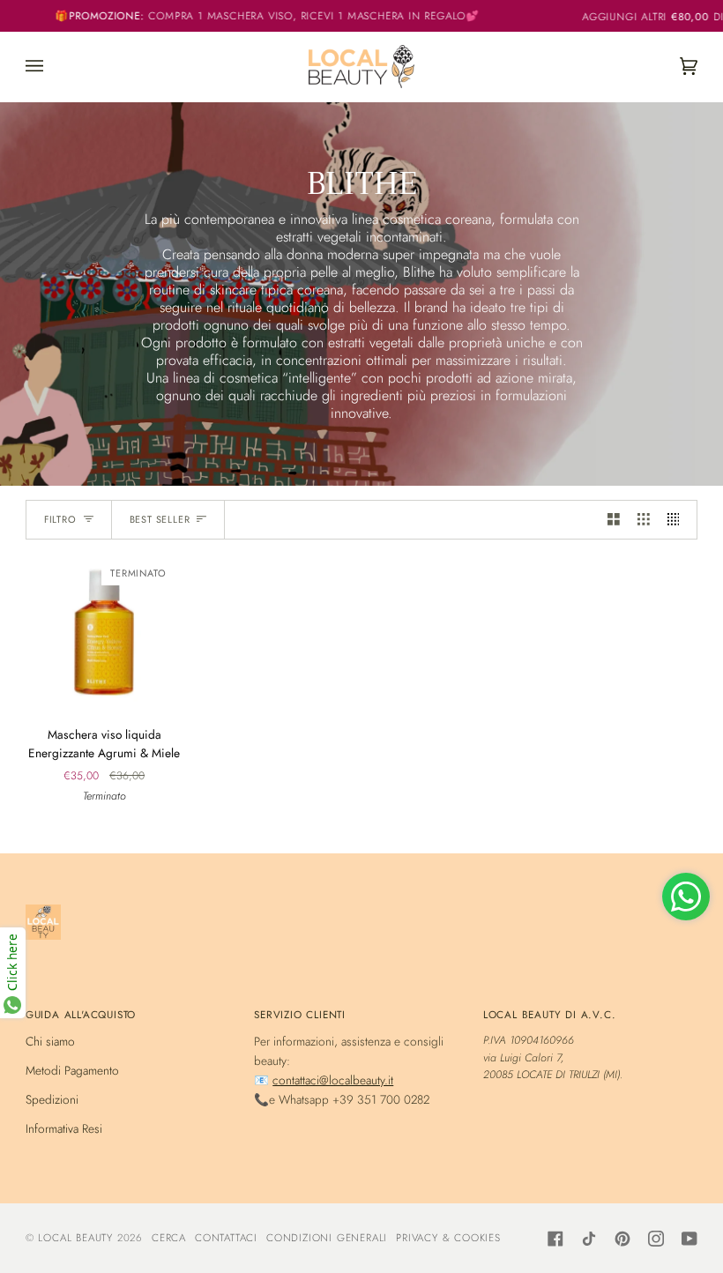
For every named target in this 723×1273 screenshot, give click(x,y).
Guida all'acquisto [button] (81, 1014)
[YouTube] (689, 1239)
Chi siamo (50, 1041)
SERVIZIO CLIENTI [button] (300, 1014)
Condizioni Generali (326, 1237)
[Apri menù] (52, 66)
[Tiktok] (589, 1239)
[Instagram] (656, 1239)
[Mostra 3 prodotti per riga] (644, 520)
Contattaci (226, 1237)
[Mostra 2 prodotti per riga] (614, 520)
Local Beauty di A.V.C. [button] (549, 1014)
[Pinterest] (622, 1239)
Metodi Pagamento (72, 1070)
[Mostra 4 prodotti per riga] (678, 520)
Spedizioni (52, 1099)
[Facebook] (555, 1239)
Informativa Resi (64, 1128)
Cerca (169, 1237)
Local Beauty (75, 1237)
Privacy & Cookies (448, 1237)
